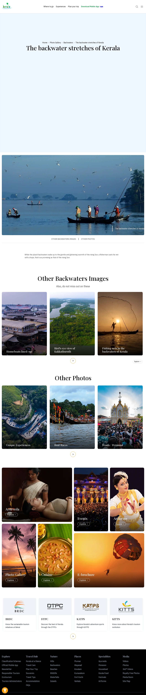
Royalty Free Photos (131, 673)
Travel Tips (30, 677)
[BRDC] (19, 606)
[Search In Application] (137, 6)
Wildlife (53, 673)
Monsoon (102, 665)
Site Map (126, 681)
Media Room (128, 677)
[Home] (7, 6)
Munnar (77, 661)
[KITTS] (126, 606)
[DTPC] (55, 606)
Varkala (77, 681)
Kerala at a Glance (33, 661)
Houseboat (103, 669)
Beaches (53, 669)
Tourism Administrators (12, 681)
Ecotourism (7, 677)
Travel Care (30, 665)
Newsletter (7, 669)
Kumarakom (79, 673)
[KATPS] (90, 606)
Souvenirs (30, 673)
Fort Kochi (78, 677)
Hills (52, 661)
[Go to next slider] (73, 360)
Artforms (102, 681)
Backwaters (68, 42)
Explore (136, 362)
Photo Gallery (55, 42)
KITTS (116, 619)
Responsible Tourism (11, 673)
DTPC (44, 619)
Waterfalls (54, 677)
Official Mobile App (10, 665)
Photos (126, 665)
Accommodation (33, 681)
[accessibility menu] (5, 690)
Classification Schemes (11, 661)
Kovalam (78, 669)
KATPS (81, 619)
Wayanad (78, 665)
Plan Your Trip (32, 669)
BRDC (9, 619)
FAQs (28, 685)
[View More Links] (142, 6)
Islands (53, 681)
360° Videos (128, 669)
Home (44, 42)
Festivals (102, 677)
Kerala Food (104, 673)
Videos (125, 661)
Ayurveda (102, 661)
